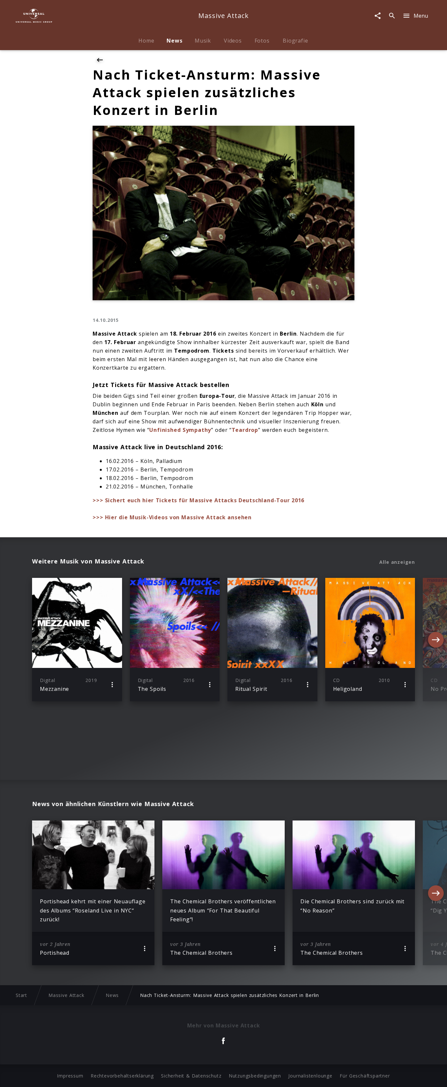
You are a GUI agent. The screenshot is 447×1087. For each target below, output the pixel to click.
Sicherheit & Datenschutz (191, 1076)
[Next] (436, 640)
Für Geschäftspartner (365, 1076)
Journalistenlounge (310, 1076)
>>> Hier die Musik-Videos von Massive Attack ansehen (172, 517)
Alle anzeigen (397, 562)
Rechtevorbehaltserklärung (122, 1076)
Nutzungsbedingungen (255, 1076)
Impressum (70, 1076)
